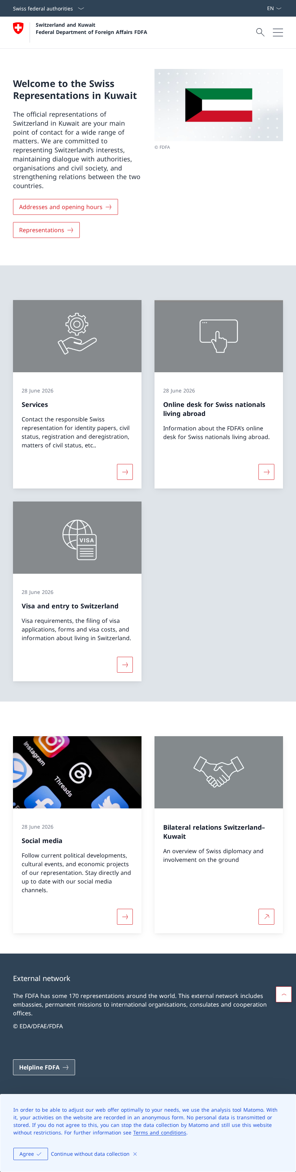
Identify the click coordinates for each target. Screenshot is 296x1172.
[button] (284, 994)
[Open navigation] (278, 32)
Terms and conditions (159, 1132)
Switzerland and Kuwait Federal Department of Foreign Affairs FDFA (91, 28)
